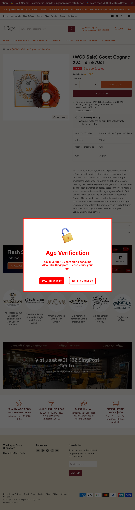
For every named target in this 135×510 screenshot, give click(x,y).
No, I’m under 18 (82, 280)
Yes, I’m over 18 (52, 280)
